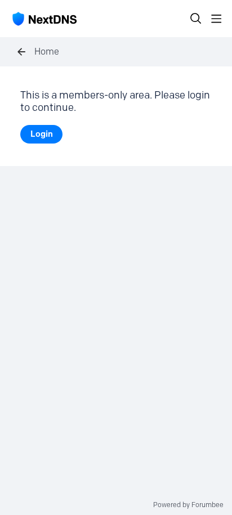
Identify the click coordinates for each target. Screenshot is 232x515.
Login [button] (41, 134)
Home (46, 51)
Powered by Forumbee (188, 505)
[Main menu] (216, 18)
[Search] (196, 18)
